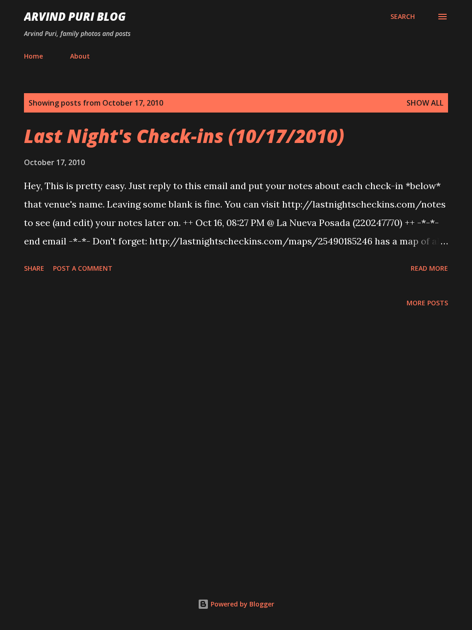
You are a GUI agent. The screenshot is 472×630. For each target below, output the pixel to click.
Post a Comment (82, 268)
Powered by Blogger (241, 604)
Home (33, 56)
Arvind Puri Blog (75, 16)
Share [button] (34, 268)
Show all (425, 103)
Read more (429, 268)
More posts (427, 302)
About (80, 56)
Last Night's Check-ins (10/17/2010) (184, 136)
